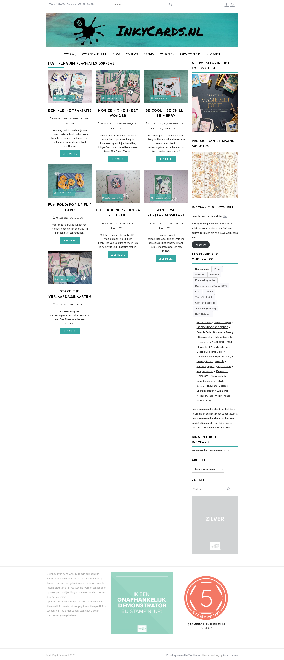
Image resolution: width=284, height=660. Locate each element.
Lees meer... (69, 153)
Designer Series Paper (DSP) (211, 286)
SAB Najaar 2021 (170, 128)
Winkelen (167, 54)
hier (225, 216)
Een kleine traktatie (70, 110)
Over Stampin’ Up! (94, 54)
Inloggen (213, 54)
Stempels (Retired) (205, 308)
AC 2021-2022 (107, 123)
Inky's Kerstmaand (60, 118)
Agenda (149, 54)
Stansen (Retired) (205, 302)
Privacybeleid (190, 54)
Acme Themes (230, 655)
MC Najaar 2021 (77, 118)
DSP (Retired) (202, 314)
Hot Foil (214, 274)
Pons (217, 269)
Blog (116, 54)
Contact (132, 54)
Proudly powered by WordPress (183, 655)
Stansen (199, 274)
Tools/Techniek (203, 297)
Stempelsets (202, 269)
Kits (197, 291)
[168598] (215, 197)
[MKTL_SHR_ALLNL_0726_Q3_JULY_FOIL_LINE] (215, 131)
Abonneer (201, 244)
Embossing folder (205, 280)
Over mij (70, 54)
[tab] (202, 269)
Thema (209, 291)
